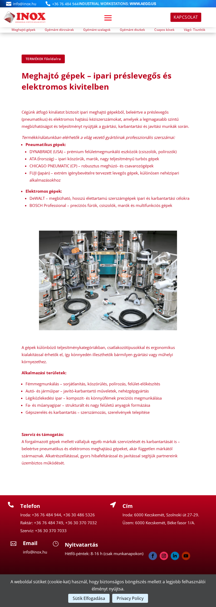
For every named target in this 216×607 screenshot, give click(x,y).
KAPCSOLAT (186, 17)
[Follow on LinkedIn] (175, 556)
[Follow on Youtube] (186, 556)
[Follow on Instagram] (164, 556)
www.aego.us (143, 4)
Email (30, 543)
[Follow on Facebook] (153, 556)
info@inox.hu (24, 3)
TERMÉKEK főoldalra (43, 58)
